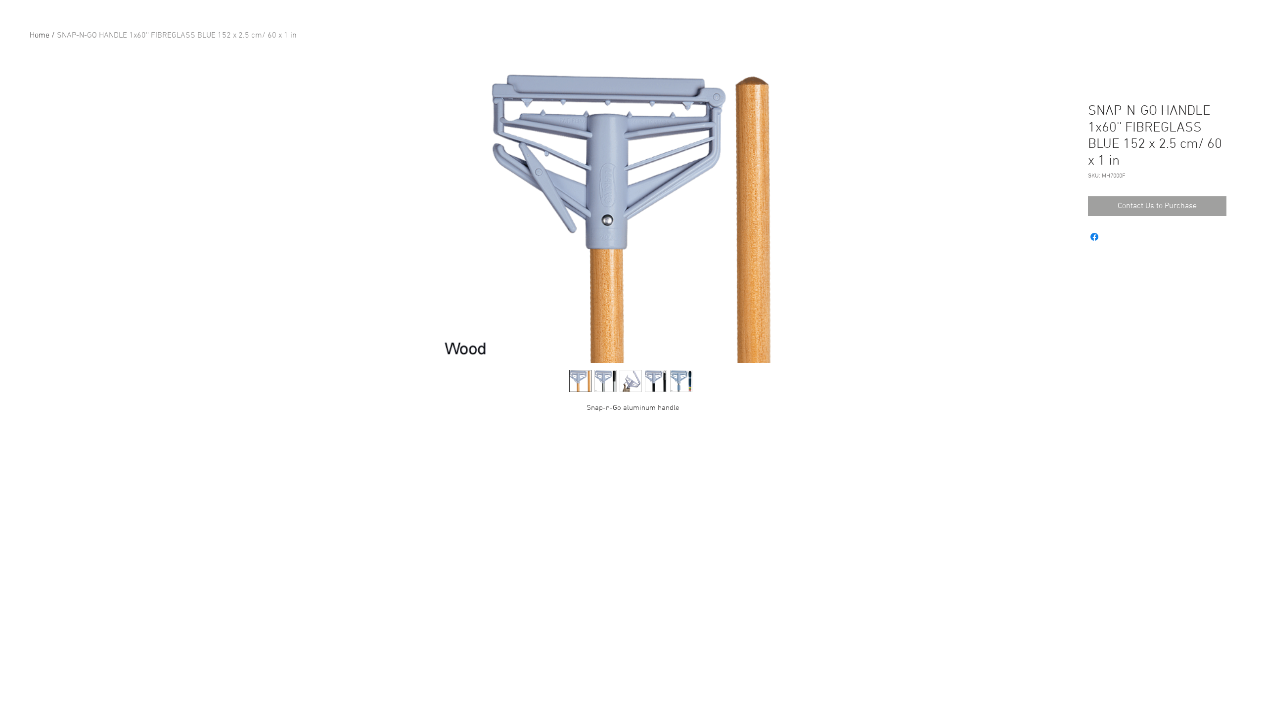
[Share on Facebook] (1094, 237)
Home (39, 36)
